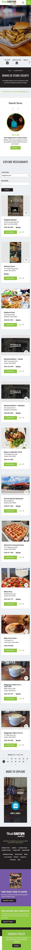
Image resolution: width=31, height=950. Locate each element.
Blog (19, 859)
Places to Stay (6, 850)
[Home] (8, 3)
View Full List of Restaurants (15, 91)
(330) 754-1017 (8, 694)
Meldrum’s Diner (9, 312)
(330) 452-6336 (8, 740)
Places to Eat (23, 848)
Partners (16, 857)
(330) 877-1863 (8, 506)
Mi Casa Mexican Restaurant (13, 499)
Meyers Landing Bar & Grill (13, 452)
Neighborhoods (6, 175)
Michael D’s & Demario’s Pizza (14, 545)
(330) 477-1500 (8, 552)
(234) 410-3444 (8, 366)
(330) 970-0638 (8, 646)
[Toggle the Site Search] (23, 2)
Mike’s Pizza (8, 592)
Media (25, 854)
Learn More (10, 232)
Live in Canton (8, 857)
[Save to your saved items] (26, 213)
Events (14, 848)
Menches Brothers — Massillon (14, 406)
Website (18, 227)
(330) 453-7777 (8, 599)
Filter (6, 190)
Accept (16, 945)
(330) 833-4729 (8, 320)
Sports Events (18, 854)
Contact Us (23, 857)
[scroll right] (29, 61)
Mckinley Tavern (9, 266)
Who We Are (25, 850)
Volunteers (13, 859)
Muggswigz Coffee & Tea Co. (13, 733)
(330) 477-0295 (8, 459)
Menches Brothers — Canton (13, 359)
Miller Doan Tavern (10, 638)
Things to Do (6, 848)
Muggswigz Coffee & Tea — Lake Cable (13, 685)
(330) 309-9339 (8, 227)
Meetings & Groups (8, 854)
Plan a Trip (16, 850)
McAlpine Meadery (10, 220)
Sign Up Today (8, 921)
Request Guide (8, 900)
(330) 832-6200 (8, 413)
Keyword (4, 181)
